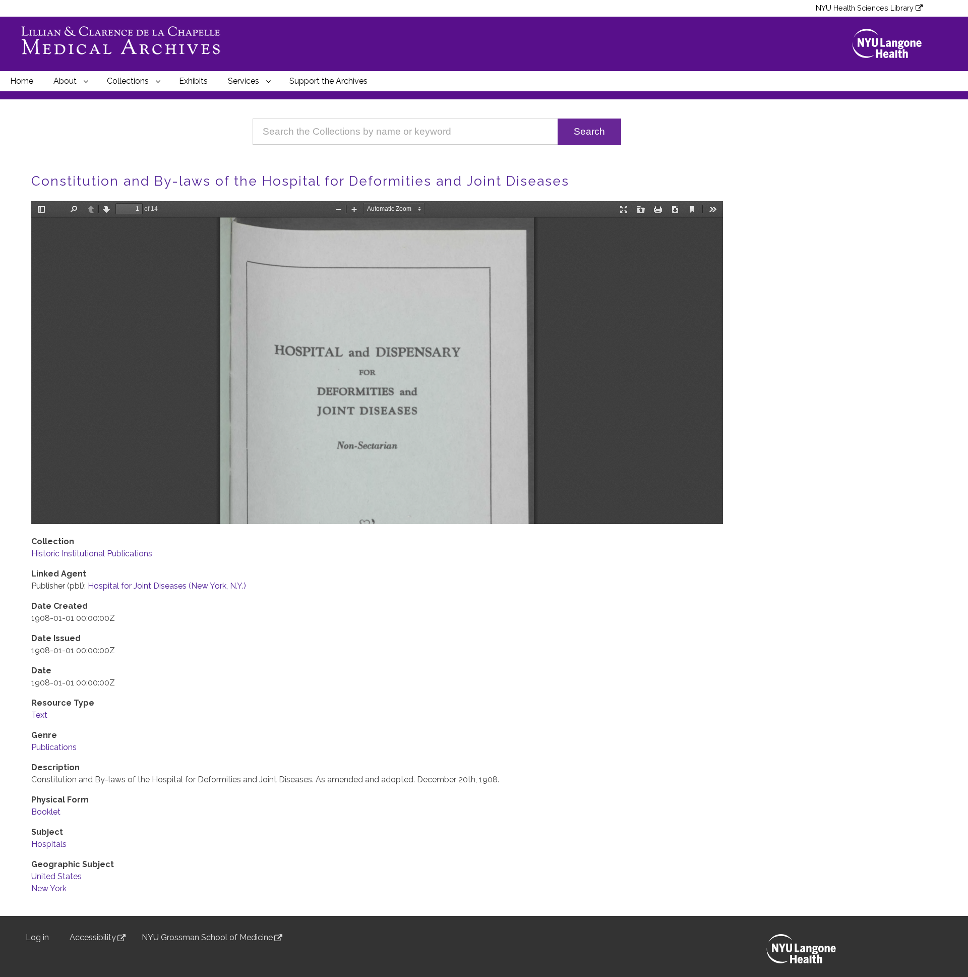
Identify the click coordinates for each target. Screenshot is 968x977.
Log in (37, 937)
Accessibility (93, 937)
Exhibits (193, 81)
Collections (128, 81)
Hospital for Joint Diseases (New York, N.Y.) (167, 586)
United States (56, 876)
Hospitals (49, 844)
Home (21, 81)
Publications (54, 747)
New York (49, 888)
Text (39, 715)
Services (243, 81)
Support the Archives (328, 81)
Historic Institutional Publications (91, 553)
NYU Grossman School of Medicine (207, 937)
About (65, 81)
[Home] (126, 44)
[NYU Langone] (891, 44)
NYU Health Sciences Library (865, 8)
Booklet (45, 812)
